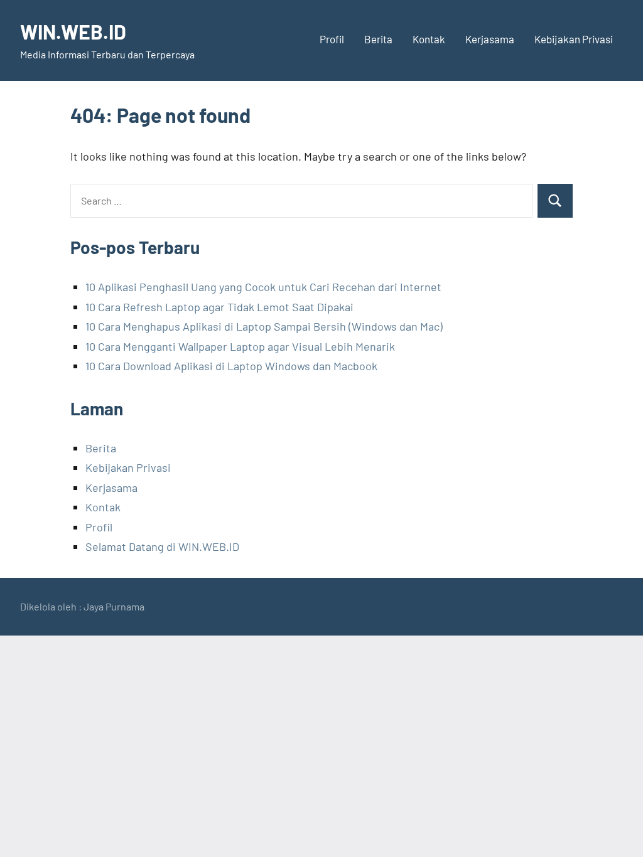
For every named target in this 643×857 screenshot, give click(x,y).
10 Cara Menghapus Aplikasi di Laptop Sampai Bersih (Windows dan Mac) (264, 326)
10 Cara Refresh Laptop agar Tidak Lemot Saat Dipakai (219, 307)
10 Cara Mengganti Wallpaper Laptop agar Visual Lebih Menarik (240, 346)
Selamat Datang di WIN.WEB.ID (162, 546)
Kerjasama (489, 39)
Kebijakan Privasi (573, 39)
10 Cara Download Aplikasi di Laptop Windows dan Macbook (231, 366)
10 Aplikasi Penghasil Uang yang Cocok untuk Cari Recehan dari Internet (263, 287)
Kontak (429, 39)
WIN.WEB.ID (73, 31)
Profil (332, 39)
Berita (378, 39)
